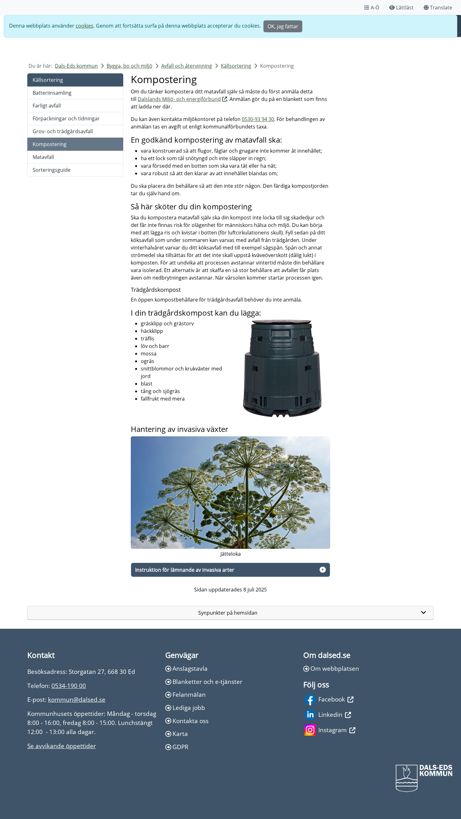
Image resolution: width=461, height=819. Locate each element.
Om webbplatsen (334, 668)
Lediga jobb (188, 707)
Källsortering (236, 65)
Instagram (332, 730)
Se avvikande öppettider (61, 746)
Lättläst (405, 7)
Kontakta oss (190, 721)
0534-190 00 (68, 685)
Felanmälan (189, 694)
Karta (180, 733)
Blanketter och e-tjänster (207, 681)
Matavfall (43, 157)
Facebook (331, 699)
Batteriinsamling (52, 92)
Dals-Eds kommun (76, 65)
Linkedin (330, 714)
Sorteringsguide (52, 169)
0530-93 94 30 (258, 119)
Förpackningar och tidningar (66, 118)
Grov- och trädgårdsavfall (63, 131)
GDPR (180, 747)
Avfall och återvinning (186, 65)
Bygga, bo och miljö (129, 65)
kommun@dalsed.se (76, 699)
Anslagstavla (190, 668)
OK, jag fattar (283, 26)
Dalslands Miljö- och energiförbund (179, 99)
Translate (441, 7)
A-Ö (375, 7)
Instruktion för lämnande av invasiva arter (184, 569)
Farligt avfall (47, 105)
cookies (84, 25)
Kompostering (49, 144)
